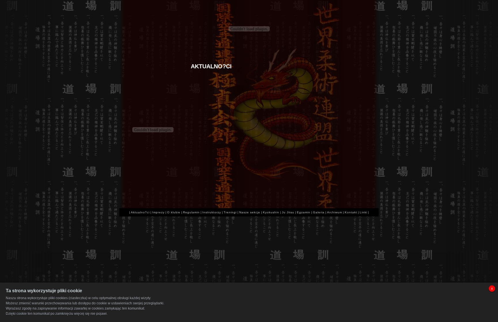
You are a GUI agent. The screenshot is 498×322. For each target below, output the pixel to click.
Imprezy (158, 212)
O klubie (173, 212)
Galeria (319, 212)
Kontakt (351, 212)
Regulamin (191, 212)
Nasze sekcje (249, 212)
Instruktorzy (211, 212)
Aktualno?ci (140, 212)
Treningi (230, 212)
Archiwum (334, 212)
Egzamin (303, 212)
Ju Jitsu (288, 212)
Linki (363, 212)
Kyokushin (271, 212)
